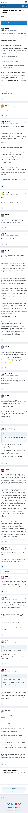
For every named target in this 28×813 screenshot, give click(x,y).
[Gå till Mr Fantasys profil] (2, 641)
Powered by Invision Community (14, 810)
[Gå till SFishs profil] (2, 251)
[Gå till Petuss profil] (2, 29)
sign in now (10, 773)
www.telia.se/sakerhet (6, 93)
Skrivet (11, 30)
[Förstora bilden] (10, 362)
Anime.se (5, 2)
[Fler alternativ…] (25, 29)
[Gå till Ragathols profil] (2, 234)
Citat (6, 99)
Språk (9, 807)
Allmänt (12, 17)
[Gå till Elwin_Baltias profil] (2, 374)
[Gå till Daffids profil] (2, 106)
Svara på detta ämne (14, 22)
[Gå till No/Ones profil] (2, 548)
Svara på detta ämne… (10, 780)
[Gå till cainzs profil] (2, 347)
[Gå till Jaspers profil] (2, 193)
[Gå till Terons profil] (2, 670)
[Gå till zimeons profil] (2, 711)
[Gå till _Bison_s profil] (2, 470)
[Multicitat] (2, 99)
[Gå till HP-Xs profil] (2, 598)
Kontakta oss (16, 807)
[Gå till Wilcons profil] (2, 122)
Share (14, 788)
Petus (3, 16)
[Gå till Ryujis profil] (2, 577)
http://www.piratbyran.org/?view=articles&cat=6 (13, 179)
